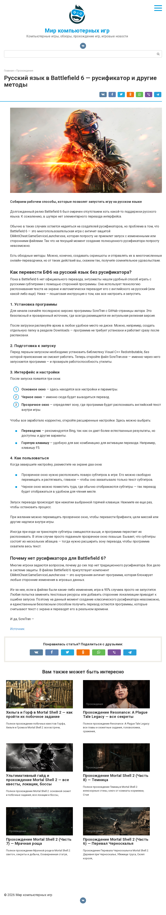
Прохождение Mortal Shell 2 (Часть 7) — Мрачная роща (38, 841)
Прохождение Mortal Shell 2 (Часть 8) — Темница (115, 777)
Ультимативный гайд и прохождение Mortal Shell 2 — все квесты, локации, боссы (37, 779)
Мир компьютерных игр (77, 30)
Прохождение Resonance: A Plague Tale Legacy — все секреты (115, 714)
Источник (17, 629)
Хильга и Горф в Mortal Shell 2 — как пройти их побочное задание (39, 714)
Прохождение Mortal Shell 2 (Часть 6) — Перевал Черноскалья (115, 841)
